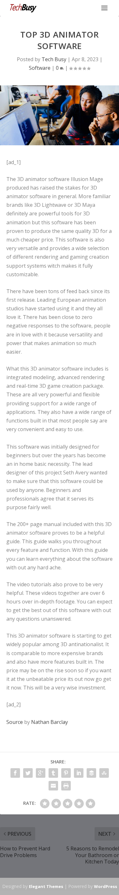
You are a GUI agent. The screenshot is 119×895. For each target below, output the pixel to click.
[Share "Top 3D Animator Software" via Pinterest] (66, 773)
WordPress (105, 886)
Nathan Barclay (49, 721)
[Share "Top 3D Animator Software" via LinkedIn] (78, 773)
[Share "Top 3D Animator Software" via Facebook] (15, 773)
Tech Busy (54, 59)
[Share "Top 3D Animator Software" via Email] (53, 785)
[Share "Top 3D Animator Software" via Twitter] (28, 773)
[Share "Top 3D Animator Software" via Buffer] (91, 773)
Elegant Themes (46, 886)
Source (14, 721)
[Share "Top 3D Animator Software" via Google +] (40, 773)
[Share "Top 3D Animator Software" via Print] (66, 785)
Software (39, 67)
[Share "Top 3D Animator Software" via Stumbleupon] (104, 773)
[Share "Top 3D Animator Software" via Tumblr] (53, 773)
